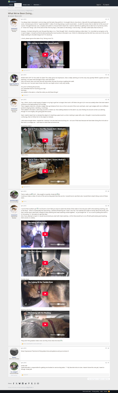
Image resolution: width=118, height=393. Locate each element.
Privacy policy (95, 391)
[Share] (106, 19)
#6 (108, 348)
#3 (108, 99)
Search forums (18, 7)
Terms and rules (87, 391)
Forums (18, 5)
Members (36, 5)
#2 (108, 75)
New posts (10, 7)
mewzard (11, 16)
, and (32, 343)
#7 (108, 362)
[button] (31, 4)
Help (101, 391)
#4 (108, 191)
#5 (108, 205)
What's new (26, 5)
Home (11, 5)
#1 (108, 19)
